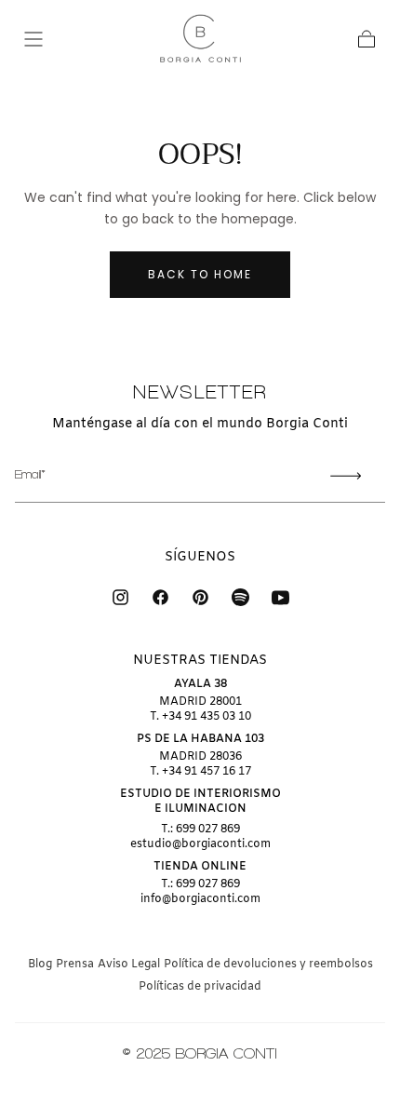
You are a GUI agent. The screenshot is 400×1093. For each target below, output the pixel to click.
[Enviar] (346, 476)
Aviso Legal (129, 964)
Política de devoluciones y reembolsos (268, 964)
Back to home (200, 274)
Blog (40, 964)
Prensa (75, 964)
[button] (33, 39)
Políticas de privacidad (200, 986)
